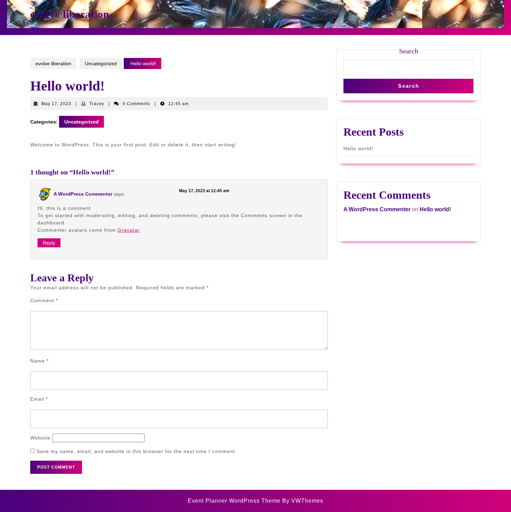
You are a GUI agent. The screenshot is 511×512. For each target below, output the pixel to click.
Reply (49, 243)
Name (39, 361)
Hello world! (358, 148)
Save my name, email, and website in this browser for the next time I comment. (136, 451)
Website (40, 438)
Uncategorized (101, 63)
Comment (44, 300)
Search (408, 51)
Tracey (96, 103)
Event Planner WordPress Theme (235, 501)
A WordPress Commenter (83, 194)
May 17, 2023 (56, 103)
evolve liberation (70, 14)
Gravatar (128, 230)
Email (39, 399)
